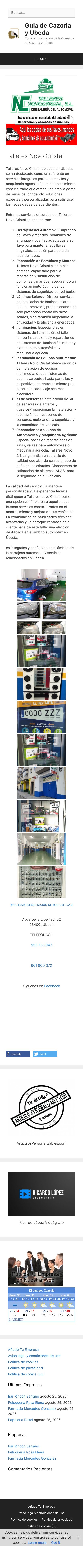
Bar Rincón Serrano (23, 1396)
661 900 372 (41, 965)
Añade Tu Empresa (23, 1350)
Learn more (37, 1543)
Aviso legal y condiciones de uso (34, 1356)
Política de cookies (23, 1362)
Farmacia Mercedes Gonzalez (32, 1409)
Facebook (52, 986)
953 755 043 (41, 945)
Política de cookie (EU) (26, 1374)
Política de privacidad (25, 1368)
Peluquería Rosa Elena (26, 1403)
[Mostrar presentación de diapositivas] (41, 904)
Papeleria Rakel (20, 1420)
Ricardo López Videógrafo (41, 1194)
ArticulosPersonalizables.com (41, 1107)
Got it (55, 1543)
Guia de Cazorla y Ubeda (48, 29)
